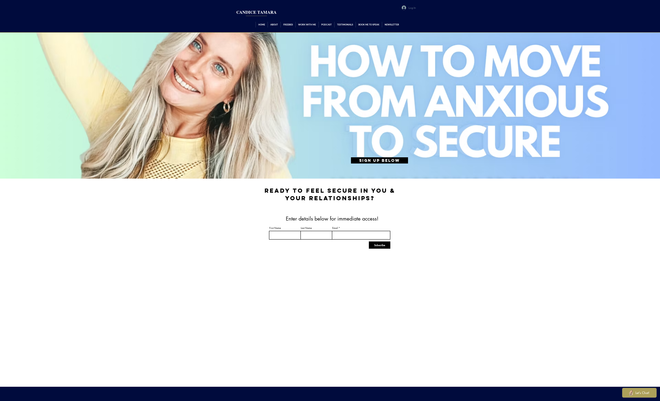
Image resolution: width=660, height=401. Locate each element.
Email (335, 228)
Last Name (306, 228)
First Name (275, 228)
